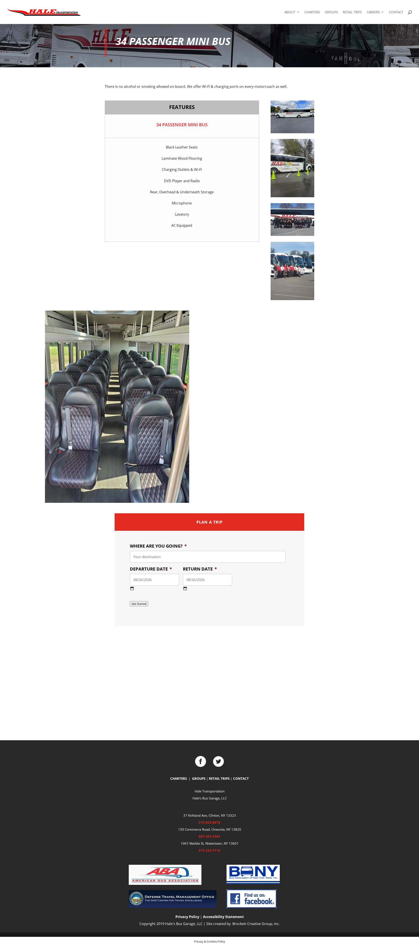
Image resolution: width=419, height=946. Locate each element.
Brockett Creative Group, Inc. (256, 923)
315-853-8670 (209, 822)
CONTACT (396, 12)
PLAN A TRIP (209, 522)
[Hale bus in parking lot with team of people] (292, 234)
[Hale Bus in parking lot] (292, 132)
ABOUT (289, 12)
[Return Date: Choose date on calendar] (185, 588)
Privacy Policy (187, 916)
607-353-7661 (209, 836)
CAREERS (373, 12)
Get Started (139, 604)
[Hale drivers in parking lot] (292, 298)
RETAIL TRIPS (352, 12)
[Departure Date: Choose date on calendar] (132, 588)
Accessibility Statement (223, 916)
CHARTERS (312, 12)
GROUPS (331, 12)
